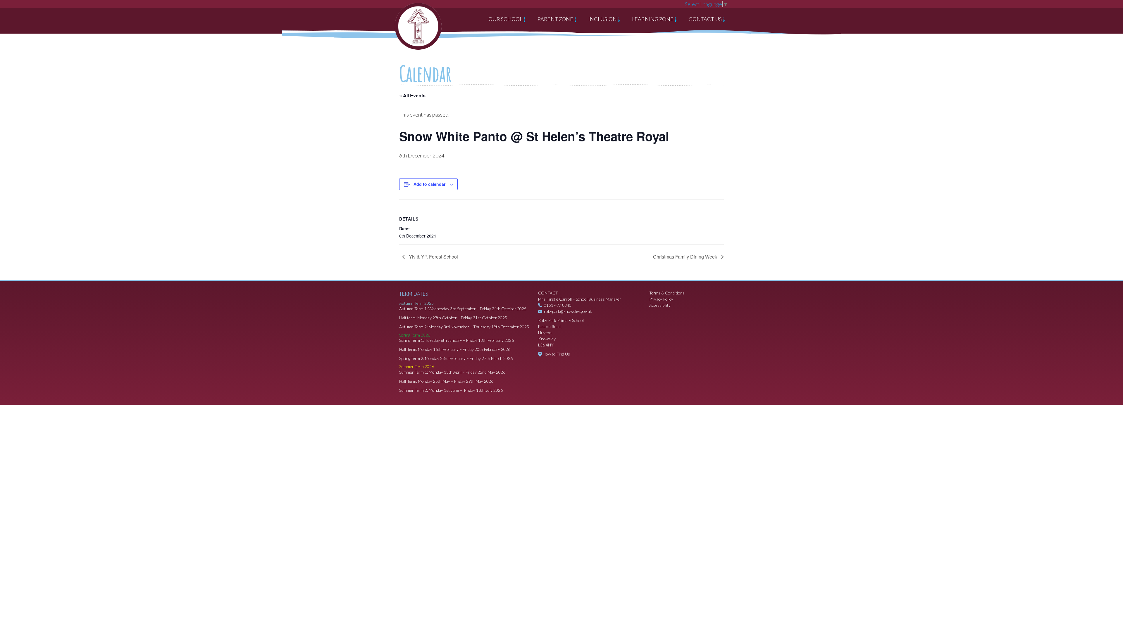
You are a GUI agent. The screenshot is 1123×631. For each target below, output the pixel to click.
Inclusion (603, 19)
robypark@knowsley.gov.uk (568, 311)
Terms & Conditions (667, 292)
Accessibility (660, 305)
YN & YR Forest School (433, 256)
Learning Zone (653, 19)
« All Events (412, 95)
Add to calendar (429, 184)
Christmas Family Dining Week (685, 256)
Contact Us (706, 19)
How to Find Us (556, 353)
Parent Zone (556, 19)
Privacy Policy (661, 299)
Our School (505, 19)
